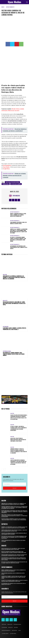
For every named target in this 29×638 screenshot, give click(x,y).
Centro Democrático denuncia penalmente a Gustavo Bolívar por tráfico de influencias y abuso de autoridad (18, 462)
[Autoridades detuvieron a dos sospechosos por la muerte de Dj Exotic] (5, 246)
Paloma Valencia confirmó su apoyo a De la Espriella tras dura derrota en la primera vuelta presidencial (13, 519)
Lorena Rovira (6, 184)
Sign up (14, 488)
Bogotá (5, 300)
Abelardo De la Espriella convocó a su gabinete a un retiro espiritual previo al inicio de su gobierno (14, 277)
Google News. (6, 168)
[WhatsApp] (21, 44)
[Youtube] (19, 200)
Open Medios (6, 167)
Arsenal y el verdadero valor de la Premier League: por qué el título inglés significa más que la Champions (14, 527)
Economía (5, 326)
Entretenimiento (10, 7)
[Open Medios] (11, 195)
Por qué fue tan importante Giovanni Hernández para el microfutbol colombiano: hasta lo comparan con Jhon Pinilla (14, 537)
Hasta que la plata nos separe (12, 182)
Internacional (7, 351)
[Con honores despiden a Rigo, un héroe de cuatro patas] (5, 222)
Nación (5, 274)
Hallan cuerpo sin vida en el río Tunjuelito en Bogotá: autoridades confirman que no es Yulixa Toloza (14, 555)
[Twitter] (12, 44)
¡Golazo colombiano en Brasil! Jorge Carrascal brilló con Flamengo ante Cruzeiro (14, 534)
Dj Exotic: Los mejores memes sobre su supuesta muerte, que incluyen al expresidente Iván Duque (18, 239)
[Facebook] (8, 44)
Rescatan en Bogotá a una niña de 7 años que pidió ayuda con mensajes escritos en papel (14, 303)
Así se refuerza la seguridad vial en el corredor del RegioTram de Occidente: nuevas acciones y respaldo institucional (13, 558)
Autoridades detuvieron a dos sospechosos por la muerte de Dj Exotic (18, 247)
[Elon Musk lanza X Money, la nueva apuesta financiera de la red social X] (14, 316)
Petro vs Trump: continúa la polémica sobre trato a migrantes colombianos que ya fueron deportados (18, 428)
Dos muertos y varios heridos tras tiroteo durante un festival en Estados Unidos (13, 354)
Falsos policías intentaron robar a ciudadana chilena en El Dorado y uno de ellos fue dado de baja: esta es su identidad (18, 417)
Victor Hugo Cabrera (16, 184)
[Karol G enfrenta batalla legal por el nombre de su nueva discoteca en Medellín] (5, 214)
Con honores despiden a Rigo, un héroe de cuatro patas (18, 222)
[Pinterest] (16, 44)
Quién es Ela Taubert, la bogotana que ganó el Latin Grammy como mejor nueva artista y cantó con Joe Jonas (18, 231)
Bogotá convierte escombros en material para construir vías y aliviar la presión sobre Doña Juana (13, 552)
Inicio (2, 7)
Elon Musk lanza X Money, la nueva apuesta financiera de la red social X (14, 328)
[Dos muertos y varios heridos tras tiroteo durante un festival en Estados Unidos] (14, 341)
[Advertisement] (14, 64)
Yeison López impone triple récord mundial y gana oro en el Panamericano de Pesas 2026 (14, 531)
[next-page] (5, 469)
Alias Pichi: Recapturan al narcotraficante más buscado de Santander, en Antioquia (18, 439)
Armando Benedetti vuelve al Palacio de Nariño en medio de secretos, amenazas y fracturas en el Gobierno (18, 451)
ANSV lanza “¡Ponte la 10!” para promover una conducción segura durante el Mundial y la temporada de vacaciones (14, 515)
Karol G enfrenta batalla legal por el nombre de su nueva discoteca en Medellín (18, 215)
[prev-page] (2, 469)
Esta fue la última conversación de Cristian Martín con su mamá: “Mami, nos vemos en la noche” (14, 562)
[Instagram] (13, 200)
